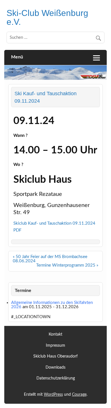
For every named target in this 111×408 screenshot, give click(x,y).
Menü (17, 57)
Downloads (55, 368)
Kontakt (55, 334)
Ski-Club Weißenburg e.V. (47, 17)
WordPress (53, 395)
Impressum (55, 346)
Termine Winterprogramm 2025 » (67, 265)
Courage (79, 395)
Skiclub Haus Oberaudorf (55, 356)
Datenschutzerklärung (55, 378)
